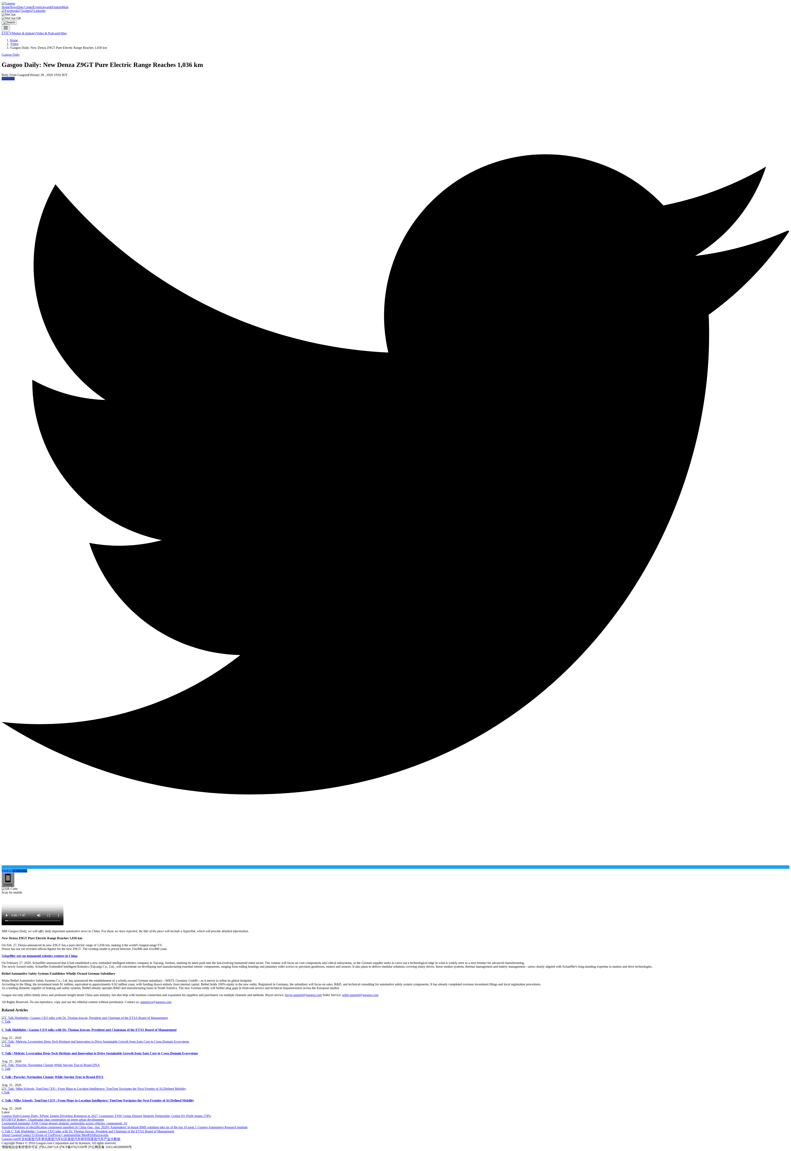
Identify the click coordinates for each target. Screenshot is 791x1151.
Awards (47, 7)
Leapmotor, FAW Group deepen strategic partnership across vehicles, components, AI (71, 1123)
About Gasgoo (11, 1135)
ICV (9, 33)
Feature (57, 7)
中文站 (23, 1139)
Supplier (7, 1127)
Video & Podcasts (47, 33)
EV (4, 33)
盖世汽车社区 (58, 1139)
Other (63, 33)
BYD (5, 1119)
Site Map (82, 1135)
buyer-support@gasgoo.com (303, 995)
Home (6, 7)
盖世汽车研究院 (79, 1139)
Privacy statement (64, 1135)
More (65, 7)
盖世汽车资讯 (38, 1139)
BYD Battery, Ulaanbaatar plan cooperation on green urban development (56, 1119)
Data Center (25, 7)
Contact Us (28, 1135)
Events (37, 7)
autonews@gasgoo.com (155, 1002)
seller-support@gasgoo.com (360, 995)
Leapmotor (9, 1123)
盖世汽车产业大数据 (105, 1139)
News (13, 7)
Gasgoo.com (10, 1139)
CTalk (6, 1092)
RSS (91, 1135)
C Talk (6, 1021)
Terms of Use (44, 1135)
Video (15, 44)
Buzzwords (101, 1135)
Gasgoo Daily (11, 54)
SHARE (8, 78)
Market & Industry (24, 33)
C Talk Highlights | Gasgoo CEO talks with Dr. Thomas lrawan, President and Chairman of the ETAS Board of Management (92, 1131)
